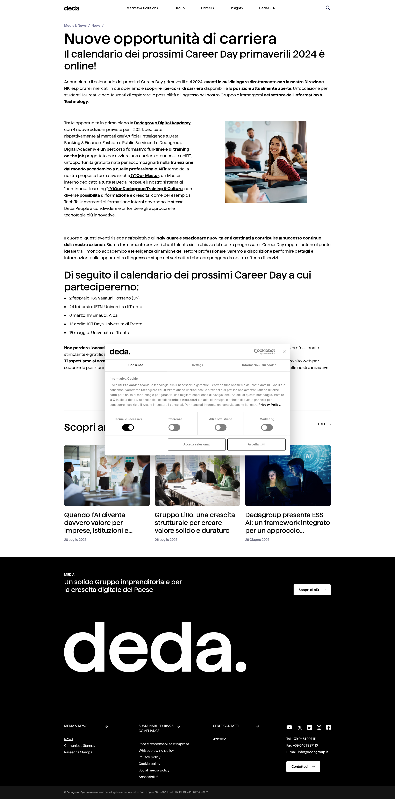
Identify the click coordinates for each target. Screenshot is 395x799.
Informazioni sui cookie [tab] (259, 365)
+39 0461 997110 (305, 745)
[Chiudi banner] (284, 351)
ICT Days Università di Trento (115, 324)
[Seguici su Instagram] (319, 727)
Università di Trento (110, 332)
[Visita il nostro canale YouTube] (289, 727)
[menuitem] (142, 11)
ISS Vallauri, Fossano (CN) (115, 298)
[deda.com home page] (72, 8)
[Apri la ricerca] (328, 8)
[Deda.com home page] (155, 647)
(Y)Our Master (144, 175)
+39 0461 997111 (304, 739)
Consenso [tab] (135, 365)
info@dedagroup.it (313, 752)
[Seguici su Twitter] (299, 727)
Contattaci (300, 766)
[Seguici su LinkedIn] (309, 727)
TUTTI (322, 424)
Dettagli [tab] (197, 365)
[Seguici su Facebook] (328, 727)
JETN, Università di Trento (118, 306)
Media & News (75, 25)
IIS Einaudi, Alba (102, 315)
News (96, 25)
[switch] (174, 427)
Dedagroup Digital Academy (162, 123)
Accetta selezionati (196, 444)
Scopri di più (309, 590)
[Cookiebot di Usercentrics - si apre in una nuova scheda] (257, 351)
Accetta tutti (256, 444)
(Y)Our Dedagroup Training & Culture (145, 188)
